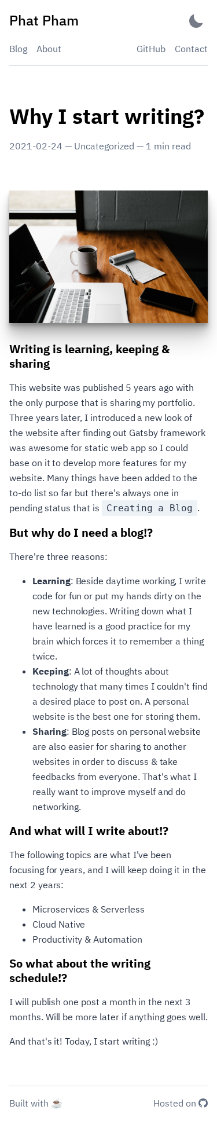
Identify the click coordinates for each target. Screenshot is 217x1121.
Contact (191, 48)
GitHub (151, 48)
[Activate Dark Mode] (196, 20)
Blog (18, 48)
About (48, 48)
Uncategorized (104, 146)
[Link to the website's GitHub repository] (203, 1104)
